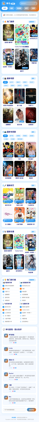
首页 (4, 8)
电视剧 (19, 8)
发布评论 (31, 410)
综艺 (26, 8)
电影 (11, 8)
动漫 (33, 8)
